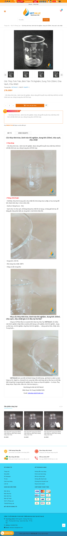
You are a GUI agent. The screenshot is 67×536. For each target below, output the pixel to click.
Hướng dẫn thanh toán (40, 479)
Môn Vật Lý (7, 491)
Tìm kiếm (46, 19)
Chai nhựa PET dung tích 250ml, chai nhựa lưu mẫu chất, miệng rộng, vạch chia (12, 433)
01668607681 (14, 525)
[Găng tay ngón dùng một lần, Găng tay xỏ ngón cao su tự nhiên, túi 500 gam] (53, 420)
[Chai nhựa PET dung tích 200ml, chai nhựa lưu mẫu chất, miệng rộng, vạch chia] (33, 420)
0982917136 (9, 125)
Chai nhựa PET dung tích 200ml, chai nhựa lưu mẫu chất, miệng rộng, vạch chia (32, 433)
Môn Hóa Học (7, 493)
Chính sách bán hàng (40, 474)
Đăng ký (30, 4)
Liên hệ (6, 483)
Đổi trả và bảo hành (40, 476)
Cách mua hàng (8, 481)
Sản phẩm (6, 474)
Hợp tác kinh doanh (40, 483)
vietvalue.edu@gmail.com (16, 527)
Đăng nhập (35, 4)
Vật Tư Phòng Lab (9, 501)
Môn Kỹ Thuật (7, 498)
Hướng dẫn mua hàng (40, 471)
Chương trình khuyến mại (41, 481)
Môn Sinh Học (7, 496)
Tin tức (6, 479)
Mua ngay (7, 439)
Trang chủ (6, 471)
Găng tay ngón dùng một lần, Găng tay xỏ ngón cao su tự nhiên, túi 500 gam (53, 433)
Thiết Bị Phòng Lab (9, 503)
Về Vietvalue (7, 476)
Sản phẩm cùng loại (10, 406)
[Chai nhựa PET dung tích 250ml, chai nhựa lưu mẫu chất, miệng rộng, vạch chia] (13, 420)
